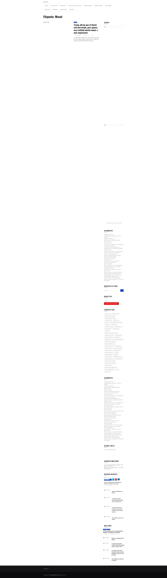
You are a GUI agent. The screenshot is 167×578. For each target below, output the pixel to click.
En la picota (54, 5)
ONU (116, 352)
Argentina (116, 320)
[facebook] (54, 22)
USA (117, 369)
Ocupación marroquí (109, 352)
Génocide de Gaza (109, 337)
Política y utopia (108, 356)
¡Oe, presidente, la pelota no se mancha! (112, 269)
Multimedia (108, 5)
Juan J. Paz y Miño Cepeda (110, 341)
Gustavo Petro (118, 335)
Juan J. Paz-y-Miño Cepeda (118, 339)
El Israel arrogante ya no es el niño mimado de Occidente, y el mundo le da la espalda (112, 483)
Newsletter (63, 9)
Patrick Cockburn (78, 35)
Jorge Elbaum (108, 339)
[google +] (60, 22)
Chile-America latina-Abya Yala (116, 322)
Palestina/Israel (108, 354)
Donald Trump (119, 326)
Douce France (108, 328)
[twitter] (57, 22)
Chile (106, 322)
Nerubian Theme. (54, 575)
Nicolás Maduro (117, 350)
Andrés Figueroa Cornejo (110, 318)
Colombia (107, 324)
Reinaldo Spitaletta (118, 356)
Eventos (55, 9)
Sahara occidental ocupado (110, 363)
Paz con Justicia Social (75, 5)
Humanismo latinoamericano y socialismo (112, 255)
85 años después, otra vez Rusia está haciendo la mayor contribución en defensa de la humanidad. (113, 279)
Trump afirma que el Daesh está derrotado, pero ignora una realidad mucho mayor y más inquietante (86, 28)
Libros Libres (88, 5)
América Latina (115, 313)
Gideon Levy (106, 534)
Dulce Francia (116, 328)
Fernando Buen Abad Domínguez (111, 333)
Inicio (46, 5)
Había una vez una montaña (109, 258)
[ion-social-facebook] (106, 455)
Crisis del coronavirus (109, 326)
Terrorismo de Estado (109, 369)
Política (108, 529)
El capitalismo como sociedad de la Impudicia (113, 248)
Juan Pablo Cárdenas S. (109, 343)
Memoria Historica (108, 348)
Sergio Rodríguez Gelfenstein (111, 367)
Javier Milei (117, 337)
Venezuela (107, 371)
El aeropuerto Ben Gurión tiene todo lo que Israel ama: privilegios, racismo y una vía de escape (117, 510)
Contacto (47, 9)
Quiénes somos (98, 5)
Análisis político (108, 320)
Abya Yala (107, 313)
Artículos (63, 5)
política (116, 354)
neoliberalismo (108, 350)
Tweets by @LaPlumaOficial (110, 449)
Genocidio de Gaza (109, 335)
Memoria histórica (118, 348)
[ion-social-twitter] (109, 455)
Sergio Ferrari (108, 365)
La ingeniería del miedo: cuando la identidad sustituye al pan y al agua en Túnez (117, 500)
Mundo (75, 22)
